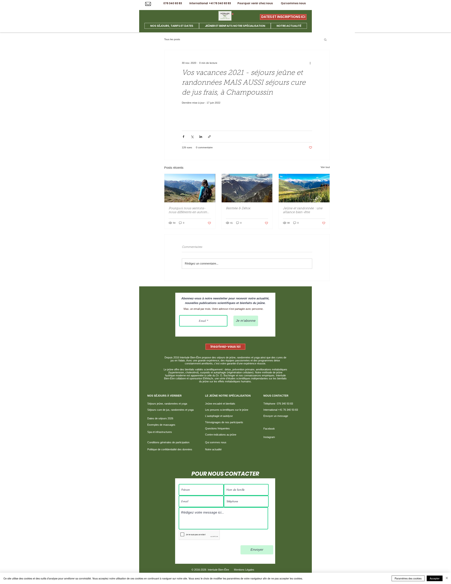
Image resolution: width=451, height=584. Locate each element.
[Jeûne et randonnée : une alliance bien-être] (304, 188)
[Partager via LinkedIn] (200, 136)
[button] (325, 39)
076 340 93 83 (176, 3)
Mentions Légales (244, 569)
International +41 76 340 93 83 (210, 3)
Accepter (435, 578)
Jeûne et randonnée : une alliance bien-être (302, 210)
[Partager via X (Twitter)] (192, 136)
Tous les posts (172, 39)
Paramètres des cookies (408, 578)
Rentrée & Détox (238, 208)
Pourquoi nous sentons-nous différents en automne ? (190, 210)
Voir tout (325, 167)
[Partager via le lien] (209, 136)
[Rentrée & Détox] (247, 188)
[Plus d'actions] (310, 63)
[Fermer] (447, 578)
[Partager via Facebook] (183, 136)
